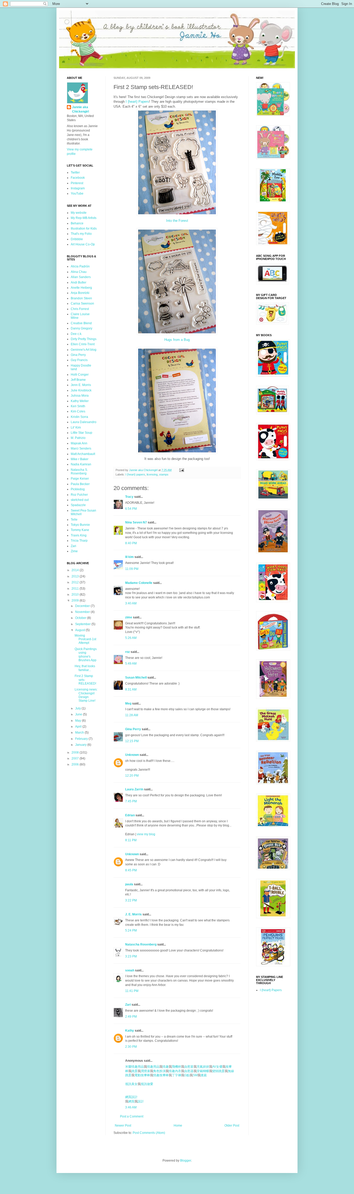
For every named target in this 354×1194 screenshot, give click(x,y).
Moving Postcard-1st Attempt (85, 639)
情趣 (165, 1066)
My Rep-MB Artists (83, 218)
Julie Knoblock (81, 390)
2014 (76, 570)
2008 (76, 752)
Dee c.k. (76, 334)
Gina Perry (133, 729)
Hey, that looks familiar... (85, 668)
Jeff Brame (78, 380)
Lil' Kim (76, 427)
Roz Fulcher (79, 494)
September (83, 624)
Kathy (129, 1030)
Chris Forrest (80, 309)
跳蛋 (134, 1071)
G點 (187, 1075)
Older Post (231, 1125)
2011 (76, 588)
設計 (141, 1101)
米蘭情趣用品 (134, 1066)
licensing (152, 474)
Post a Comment (131, 1116)
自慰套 (189, 1066)
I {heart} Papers (137, 101)
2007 (76, 758)
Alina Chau (79, 272)
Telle (74, 519)
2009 (76, 600)
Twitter (75, 172)
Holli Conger (80, 374)
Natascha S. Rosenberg (79, 471)
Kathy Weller (80, 401)
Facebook (78, 178)
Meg (128, 703)
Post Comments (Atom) (149, 1133)
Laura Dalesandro (83, 422)
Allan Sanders (81, 277)
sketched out (80, 500)
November (83, 612)
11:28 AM (131, 715)
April (78, 726)
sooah (129, 970)
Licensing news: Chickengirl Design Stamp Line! (86, 695)
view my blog (146, 834)
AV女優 (217, 1066)
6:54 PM (131, 508)
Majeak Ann (79, 443)
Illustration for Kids (84, 228)
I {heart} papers (135, 474)
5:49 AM (131, 663)
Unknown (132, 755)
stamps (163, 474)
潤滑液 (145, 1071)
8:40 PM (131, 543)
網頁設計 (131, 1097)
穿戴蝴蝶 (203, 1071)
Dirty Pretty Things (83, 339)
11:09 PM (131, 569)
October (81, 618)
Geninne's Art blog (83, 349)
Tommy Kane (80, 530)
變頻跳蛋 (218, 1071)
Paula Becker (80, 484)
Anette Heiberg (81, 287)
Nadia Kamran (81, 464)
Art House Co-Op (83, 244)
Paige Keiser (80, 478)
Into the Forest (177, 221)
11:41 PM (131, 991)
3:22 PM (131, 900)
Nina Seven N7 (136, 522)
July (78, 708)
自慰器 (189, 1071)
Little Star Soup (81, 432)
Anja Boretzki (80, 293)
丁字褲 (176, 1075)
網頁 (131, 1101)
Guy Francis (79, 360)
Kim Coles (78, 411)
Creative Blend (81, 323)
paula (129, 884)
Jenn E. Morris (81, 385)
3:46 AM (131, 1107)
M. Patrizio (78, 438)
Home (178, 1125)
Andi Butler (78, 282)
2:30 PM (131, 1046)
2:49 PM (131, 1016)
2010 (76, 594)
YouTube (77, 193)
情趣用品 (153, 1066)
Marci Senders (81, 448)
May (78, 720)
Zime (74, 551)
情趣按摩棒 (161, 1075)
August (80, 630)
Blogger (185, 1160)
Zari (128, 1004)
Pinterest (77, 183)
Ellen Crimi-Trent (83, 344)
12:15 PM (132, 741)
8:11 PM (131, 840)
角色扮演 (159, 1071)
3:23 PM (131, 956)
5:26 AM (131, 638)
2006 (76, 764)
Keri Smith (78, 406)
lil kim (129, 557)
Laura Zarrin (134, 789)
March (80, 732)
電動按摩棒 (142, 1075)
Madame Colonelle (138, 583)
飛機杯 (176, 1066)
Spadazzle (78, 505)
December (83, 606)
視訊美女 (131, 1084)
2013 (76, 576)
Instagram (78, 188)
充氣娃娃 (203, 1066)
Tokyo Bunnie (80, 525)
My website (79, 213)
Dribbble (77, 239)
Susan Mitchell (136, 677)
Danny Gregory (81, 328)
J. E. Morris (133, 914)
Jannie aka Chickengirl (80, 109)
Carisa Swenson (82, 303)
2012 (76, 582)
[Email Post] (181, 470)
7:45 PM (131, 801)
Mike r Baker (79, 459)
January (81, 745)
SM (195, 1075)
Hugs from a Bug (177, 340)
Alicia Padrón (80, 266)
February (82, 739)
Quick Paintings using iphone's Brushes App (86, 654)
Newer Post (123, 1125)
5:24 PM (131, 930)
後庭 (204, 1075)
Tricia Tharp (79, 540)
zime (128, 617)
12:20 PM (132, 775)
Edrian (130, 815)
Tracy (129, 497)
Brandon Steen (81, 298)
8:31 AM (131, 689)
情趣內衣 (175, 1071)
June (79, 714)
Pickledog (78, 489)
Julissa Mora (80, 395)
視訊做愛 (147, 1084)
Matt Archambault (83, 454)
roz (127, 652)
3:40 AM (131, 603)
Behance (77, 223)
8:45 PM (131, 870)
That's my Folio (81, 234)
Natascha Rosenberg (141, 944)
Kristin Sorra (79, 417)
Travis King (79, 535)
